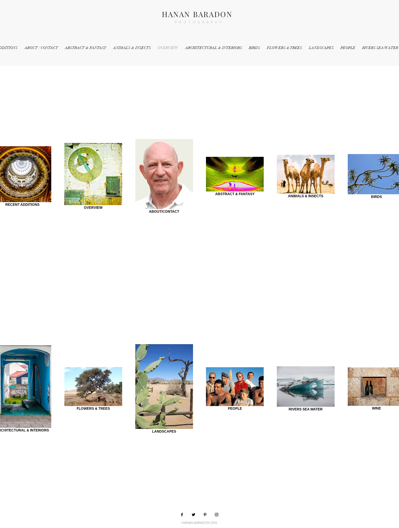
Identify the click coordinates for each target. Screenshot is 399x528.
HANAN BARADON (197, 14)
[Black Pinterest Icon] (205, 514)
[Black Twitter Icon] (193, 514)
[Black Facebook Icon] (182, 514)
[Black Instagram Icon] (216, 514)
